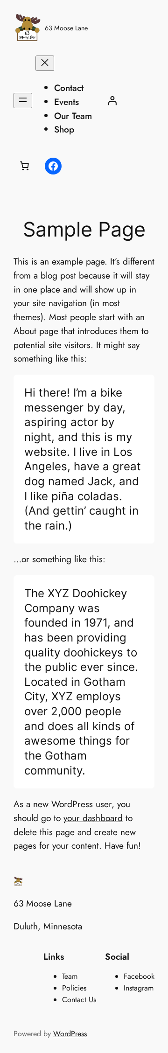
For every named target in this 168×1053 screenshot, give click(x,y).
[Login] (112, 101)
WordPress (70, 1033)
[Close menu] (44, 63)
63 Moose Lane (66, 28)
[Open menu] (23, 100)
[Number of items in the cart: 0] (25, 166)
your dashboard (93, 817)
